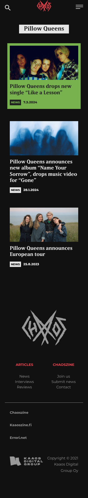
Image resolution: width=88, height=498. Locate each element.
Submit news (64, 382)
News (24, 376)
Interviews (24, 382)
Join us (63, 376)
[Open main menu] (79, 7)
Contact (63, 387)
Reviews (24, 387)
